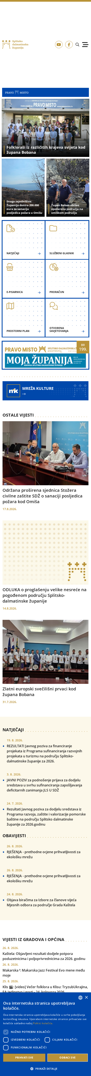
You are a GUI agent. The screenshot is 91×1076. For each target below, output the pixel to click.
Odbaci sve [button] (67, 1057)
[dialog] (45, 1034)
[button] (45, 1068)
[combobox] (80, 998)
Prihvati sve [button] (24, 1057)
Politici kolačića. (43, 1023)
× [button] (86, 997)
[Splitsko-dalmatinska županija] (15, 44)
